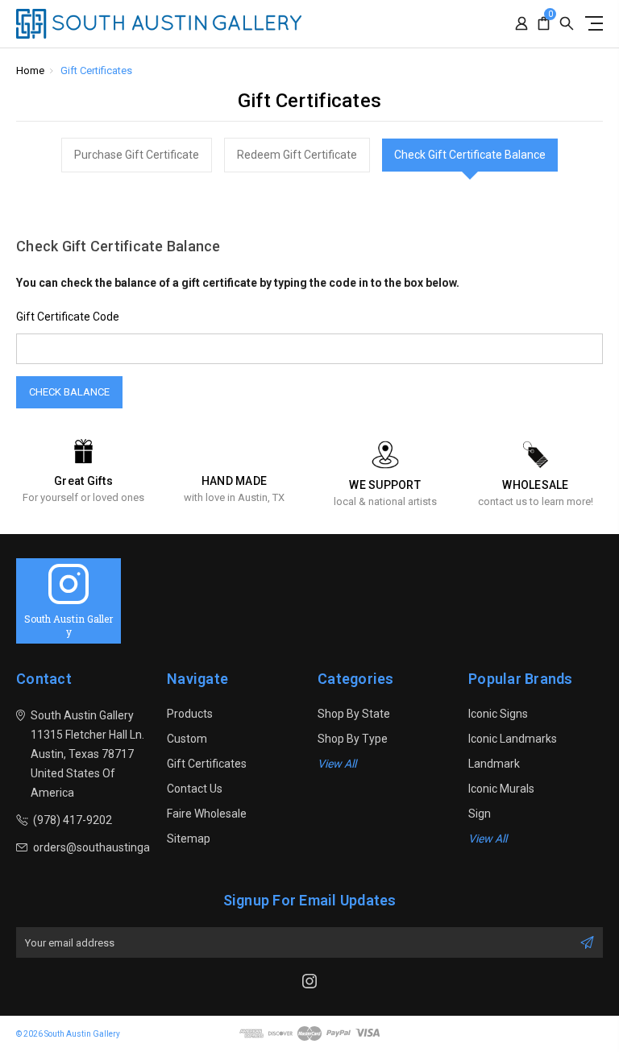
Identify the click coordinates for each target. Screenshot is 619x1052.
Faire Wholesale (207, 813)
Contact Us (194, 788)
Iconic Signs (498, 713)
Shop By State (354, 713)
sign (479, 813)
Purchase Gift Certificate (136, 154)
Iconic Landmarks (512, 738)
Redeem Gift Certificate (297, 154)
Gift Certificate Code (67, 316)
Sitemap (188, 838)
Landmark (494, 763)
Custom (187, 738)
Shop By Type (353, 738)
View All (337, 763)
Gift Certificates (207, 763)
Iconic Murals (501, 788)
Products (190, 713)
